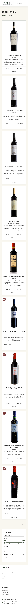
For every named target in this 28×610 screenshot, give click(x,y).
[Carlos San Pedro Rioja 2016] (14, 482)
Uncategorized (16, 223)
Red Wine (14, 57)
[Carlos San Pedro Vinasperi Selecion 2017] (14, 368)
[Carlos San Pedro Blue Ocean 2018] (14, 313)
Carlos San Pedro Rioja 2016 (14, 501)
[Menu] (25, 3)
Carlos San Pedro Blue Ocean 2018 (14, 332)
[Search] (17, 3)
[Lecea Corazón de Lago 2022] (14, 92)
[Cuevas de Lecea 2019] (14, 37)
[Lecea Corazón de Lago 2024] (14, 147)
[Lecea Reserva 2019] (14, 202)
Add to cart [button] (20, 68)
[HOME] (2, 15)
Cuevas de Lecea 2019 (14, 55)
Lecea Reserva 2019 (14, 221)
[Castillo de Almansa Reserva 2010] (14, 258)
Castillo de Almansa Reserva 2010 (13, 276)
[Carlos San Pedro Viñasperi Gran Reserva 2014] (14, 427)
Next (23, 524)
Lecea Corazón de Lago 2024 (14, 166)
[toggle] (23, 546)
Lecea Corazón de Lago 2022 (14, 110)
